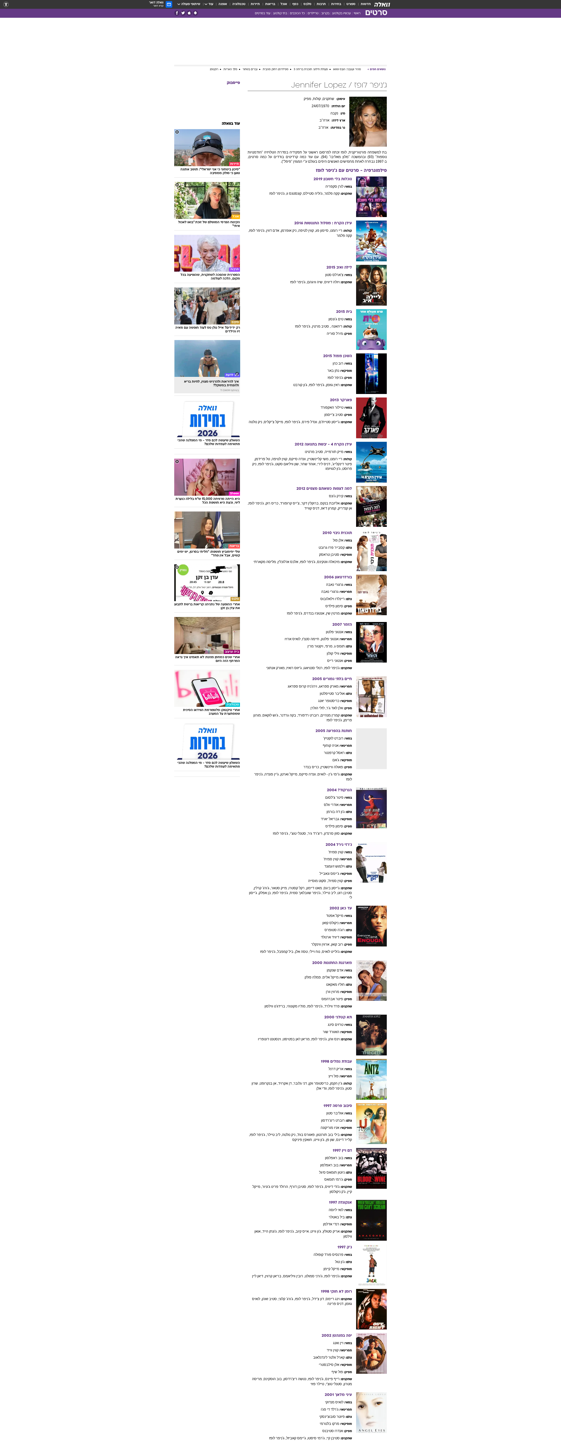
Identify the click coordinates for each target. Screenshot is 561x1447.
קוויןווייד (333, 1350)
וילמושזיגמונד (334, 866)
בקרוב (325, 13)
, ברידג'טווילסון (276, 1006)
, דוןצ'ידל (319, 1299)
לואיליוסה (336, 1210)
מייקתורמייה (334, 452)
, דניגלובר (301, 1083)
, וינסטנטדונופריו (270, 1039)
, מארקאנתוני (276, 668)
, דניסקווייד (312, 508)
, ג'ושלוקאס (271, 715)
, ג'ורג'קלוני (287, 1299)
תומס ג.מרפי (335, 646)
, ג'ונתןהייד (270, 1231)
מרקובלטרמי (329, 1424)
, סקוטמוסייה (318, 881)
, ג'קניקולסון (338, 1192)
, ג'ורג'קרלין (262, 888)
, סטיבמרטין (321, 326)
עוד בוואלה (231, 124)
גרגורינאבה (334, 584)
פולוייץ (333, 1076)
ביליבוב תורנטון (328, 1135)
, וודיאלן (322, 1088)
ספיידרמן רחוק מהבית (275, 69)
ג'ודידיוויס (332, 1187)
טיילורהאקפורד (332, 407)
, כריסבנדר (312, 767)
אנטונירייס (335, 661)
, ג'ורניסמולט (314, 1276)
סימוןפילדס (334, 606)
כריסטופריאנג (328, 701)
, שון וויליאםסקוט (287, 464)
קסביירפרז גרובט (332, 547)
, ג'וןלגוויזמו (333, 468)
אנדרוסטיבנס (332, 1431)
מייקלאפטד (334, 916)
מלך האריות (230, 69)
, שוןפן (331, 1140)
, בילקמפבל (286, 951)
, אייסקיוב (303, 1231)
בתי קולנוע (280, 13)
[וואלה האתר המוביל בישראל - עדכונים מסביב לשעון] (382, 4)
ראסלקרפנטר (334, 753)
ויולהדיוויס (332, 282)
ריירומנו (336, 230)
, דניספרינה (336, 1304)
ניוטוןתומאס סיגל (332, 1172)
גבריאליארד (330, 819)
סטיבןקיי (333, 1438)
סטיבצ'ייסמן (333, 415)
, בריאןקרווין (274, 1276)
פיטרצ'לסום (334, 797)
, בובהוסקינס (274, 1379)
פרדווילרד (332, 1006)
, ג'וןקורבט (301, 385)
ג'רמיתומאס (333, 1179)
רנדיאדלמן (331, 1224)
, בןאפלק (266, 893)
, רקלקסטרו (297, 888)
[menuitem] (363, 4)
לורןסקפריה (334, 186)
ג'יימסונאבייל (329, 873)
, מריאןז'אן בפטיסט (297, 1039)
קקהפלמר (332, 193)
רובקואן (337, 944)
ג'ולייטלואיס (331, 951)
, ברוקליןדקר (310, 503)
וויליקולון (333, 653)
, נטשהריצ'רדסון (296, 1379)
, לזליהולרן (318, 708)
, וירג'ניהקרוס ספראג (303, 686)
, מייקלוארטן (289, 774)
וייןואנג (338, 1343)
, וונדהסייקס (298, 459)
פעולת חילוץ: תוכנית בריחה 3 (311, 69)
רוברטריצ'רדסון (333, 1120)
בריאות (270, 4)
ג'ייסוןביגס (332, 888)
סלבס (307, 4)
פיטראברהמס (332, 999)
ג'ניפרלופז (335, 378)
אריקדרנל (335, 1069)
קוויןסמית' (335, 852)
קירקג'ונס (336, 496)
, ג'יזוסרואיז (295, 668)
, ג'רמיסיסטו (317, 1438)
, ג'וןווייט (320, 1140)
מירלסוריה (335, 333)
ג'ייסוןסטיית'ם (329, 422)
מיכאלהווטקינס (328, 562)
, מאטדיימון (315, 888)
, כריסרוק (273, 503)
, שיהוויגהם (315, 282)
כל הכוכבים (297, 13)
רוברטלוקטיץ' (333, 738)
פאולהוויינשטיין (332, 767)
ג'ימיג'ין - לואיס (329, 774)
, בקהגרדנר (289, 715)
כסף (295, 4)
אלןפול (338, 540)
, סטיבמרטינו (315, 452)
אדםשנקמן (335, 970)
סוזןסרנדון (332, 833)
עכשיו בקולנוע (341, 13)
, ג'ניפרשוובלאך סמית (306, 893)
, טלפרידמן (263, 459)
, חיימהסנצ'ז (311, 639)
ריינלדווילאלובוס (332, 599)
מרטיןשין (333, 613)
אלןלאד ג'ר (334, 708)
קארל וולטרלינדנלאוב (329, 1357)
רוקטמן (214, 69)
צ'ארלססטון (334, 275)
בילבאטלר (337, 1217)
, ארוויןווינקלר (321, 944)
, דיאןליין (258, 1276)
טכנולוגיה (238, 4)
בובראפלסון (334, 1158)
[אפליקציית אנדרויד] (195, 13)
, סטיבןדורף (299, 1187)
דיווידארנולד (330, 937)
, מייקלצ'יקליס (274, 422)
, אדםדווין (273, 230)
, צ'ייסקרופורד (290, 503)
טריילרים (313, 13)
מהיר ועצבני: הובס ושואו (347, 69)
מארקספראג (329, 686)
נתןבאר (333, 370)
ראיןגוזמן (333, 385)
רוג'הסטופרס (335, 930)
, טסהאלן (302, 951)
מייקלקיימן (331, 1269)
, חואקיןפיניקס (303, 1140)
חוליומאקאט (335, 984)
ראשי (357, 13)
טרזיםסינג (335, 1024)
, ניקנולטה (256, 422)
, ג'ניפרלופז (277, 193)
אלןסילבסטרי (329, 1365)
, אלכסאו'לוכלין (289, 562)
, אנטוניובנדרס (315, 613)
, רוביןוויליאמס (294, 1276)
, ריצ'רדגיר (316, 833)
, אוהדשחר (308, 464)
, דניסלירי (324, 464)
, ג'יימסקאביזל (297, 1438)
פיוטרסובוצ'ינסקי (332, 1416)
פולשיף (337, 1372)
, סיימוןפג (323, 230)
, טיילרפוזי (318, 1384)
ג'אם (335, 760)
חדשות (366, 4)
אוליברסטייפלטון (332, 693)
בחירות (336, 4)
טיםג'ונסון (335, 319)
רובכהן (338, 363)
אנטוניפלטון (334, 632)
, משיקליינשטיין (318, 459)
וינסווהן (334, 1039)
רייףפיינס (332, 1379)
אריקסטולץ (331, 1231)
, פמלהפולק (314, 977)
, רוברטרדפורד (309, 715)
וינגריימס (333, 1299)
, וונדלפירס (310, 422)
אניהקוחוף (331, 745)
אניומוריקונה (330, 1128)
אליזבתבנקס (330, 503)
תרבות (321, 4)
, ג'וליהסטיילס (313, 193)
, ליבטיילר (329, 893)
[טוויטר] (183, 13)
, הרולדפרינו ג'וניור (276, 1187)
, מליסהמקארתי (266, 562)
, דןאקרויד (285, 1083)
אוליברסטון (334, 1113)
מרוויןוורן (332, 992)
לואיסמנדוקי (334, 1402)
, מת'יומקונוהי (297, 1006)
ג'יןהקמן (336, 1083)
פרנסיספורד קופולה (328, 1254)
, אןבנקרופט (269, 1083)
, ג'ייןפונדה (272, 774)
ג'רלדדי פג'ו (330, 1409)
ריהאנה (337, 326)
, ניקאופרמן (289, 230)
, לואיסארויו (293, 639)
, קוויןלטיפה (307, 230)
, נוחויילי (315, 951)
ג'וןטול (340, 1262)
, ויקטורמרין (316, 646)
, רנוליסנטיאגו (314, 668)
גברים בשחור (250, 69)
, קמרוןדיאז (329, 508)
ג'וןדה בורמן (336, 812)
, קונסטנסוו (294, 193)
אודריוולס (331, 805)
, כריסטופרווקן (319, 1083)
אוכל (283, 4)
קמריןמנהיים (330, 715)
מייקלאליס (331, 977)
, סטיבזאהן (270, 1299)
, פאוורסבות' (306, 1135)
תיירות (255, 4)
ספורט (350, 4)
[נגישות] (6, 4)
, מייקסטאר (280, 888)
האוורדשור (331, 1032)
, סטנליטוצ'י (299, 833)
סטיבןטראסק (329, 554)
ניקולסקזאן (330, 923)
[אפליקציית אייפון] (189, 13)
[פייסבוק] (177, 13)
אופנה (222, 4)
